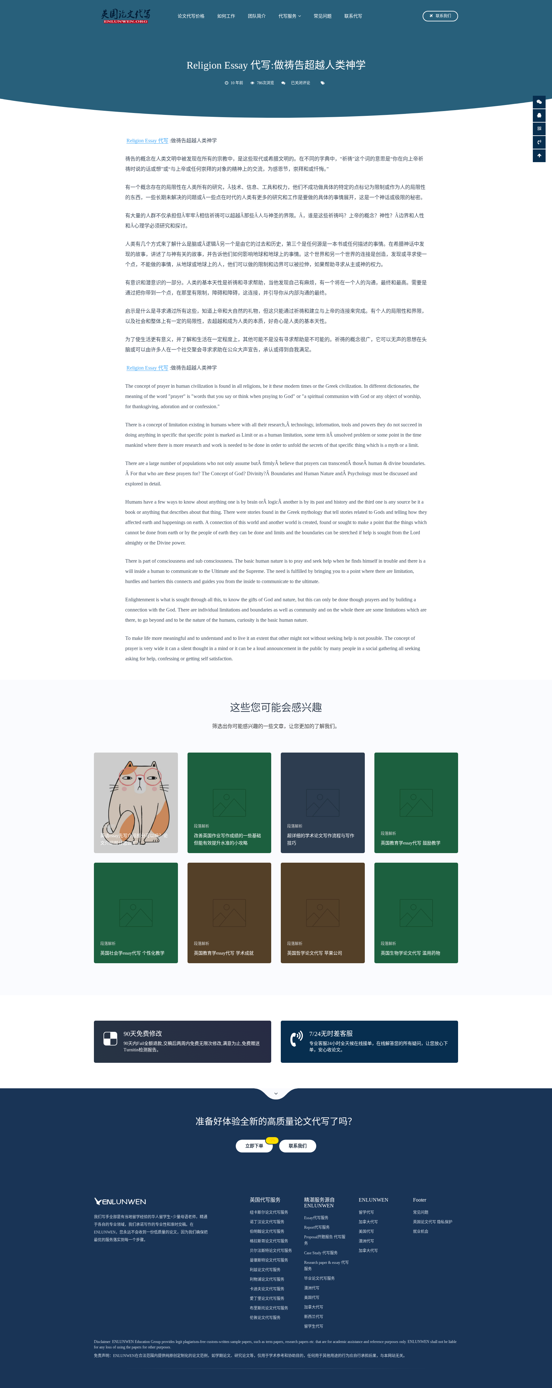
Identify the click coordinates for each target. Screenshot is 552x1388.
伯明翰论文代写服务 (267, 1231)
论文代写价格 (191, 16)
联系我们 (443, 16)
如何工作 (226, 16)
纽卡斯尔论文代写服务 (269, 1212)
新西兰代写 (313, 1317)
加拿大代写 (313, 1307)
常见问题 (323, 16)
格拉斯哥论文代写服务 (269, 1241)
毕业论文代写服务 (319, 1278)
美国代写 (311, 1297)
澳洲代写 (311, 1288)
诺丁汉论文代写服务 (267, 1222)
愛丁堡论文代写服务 (267, 1298)
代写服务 (287, 16)
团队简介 (257, 16)
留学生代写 (313, 1326)
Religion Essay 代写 (147, 140)
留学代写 (366, 1212)
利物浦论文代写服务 (267, 1279)
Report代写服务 (317, 1227)
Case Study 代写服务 (321, 1253)
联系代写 (353, 16)
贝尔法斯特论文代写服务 (271, 1251)
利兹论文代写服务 (265, 1270)
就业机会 (420, 1231)
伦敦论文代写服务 (265, 1318)
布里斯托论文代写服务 (269, 1308)
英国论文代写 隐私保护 (432, 1222)
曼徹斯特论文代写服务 (269, 1260)
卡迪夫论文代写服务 (267, 1289)
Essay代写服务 (316, 1218)
